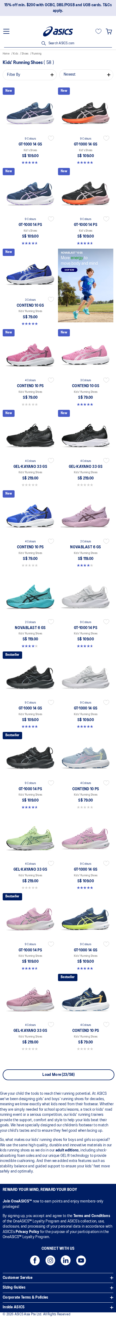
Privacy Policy (27, 1232)
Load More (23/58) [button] (58, 1075)
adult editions (67, 1150)
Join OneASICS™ (18, 1201)
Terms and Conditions (91, 1216)
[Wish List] (98, 31)
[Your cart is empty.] (109, 31)
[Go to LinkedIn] (66, 1262)
